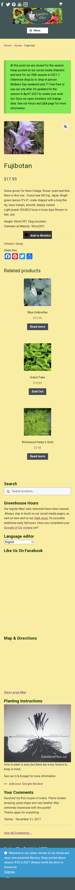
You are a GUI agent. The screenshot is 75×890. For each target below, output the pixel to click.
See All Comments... (18, 833)
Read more (37, 326)
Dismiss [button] (9, 872)
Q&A (36, 518)
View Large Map (15, 692)
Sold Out (37, 391)
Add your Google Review (25, 784)
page (44, 518)
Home (7, 45)
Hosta (18, 45)
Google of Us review (18, 527)
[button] (65, 127)
